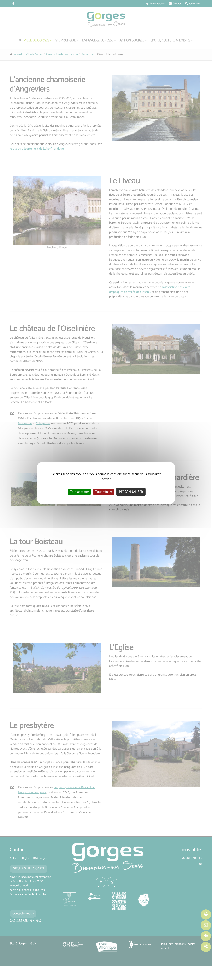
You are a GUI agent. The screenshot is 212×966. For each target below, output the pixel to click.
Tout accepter (79, 492)
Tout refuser (103, 492)
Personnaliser (131, 492)
